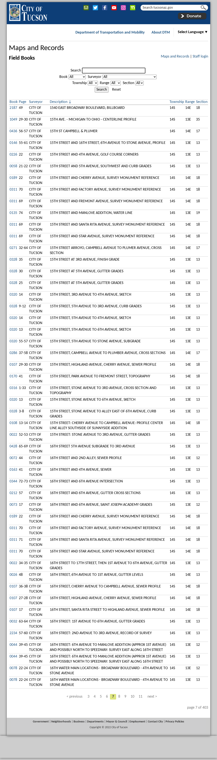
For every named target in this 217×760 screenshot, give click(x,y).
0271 (13, 248)
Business (79, 721)
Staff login (200, 56)
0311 (13, 189)
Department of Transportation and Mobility (110, 32)
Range (104, 83)
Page (22, 102)
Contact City (155, 721)
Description (58, 102)
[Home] (28, 11)
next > (152, 696)
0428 (13, 446)
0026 (13, 575)
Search (76, 70)
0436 (13, 131)
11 (140, 696)
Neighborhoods (61, 721)
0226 (13, 154)
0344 (13, 481)
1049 (13, 119)
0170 (13, 376)
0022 (13, 435)
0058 (13, 166)
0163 (13, 470)
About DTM (161, 32)
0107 (13, 365)
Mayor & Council (116, 721)
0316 (13, 388)
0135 (13, 213)
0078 (13, 668)
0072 (13, 458)
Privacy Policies (175, 721)
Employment (137, 721)
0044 (13, 645)
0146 (13, 143)
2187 (13, 108)
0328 (13, 259)
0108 (13, 423)
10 (132, 696)
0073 (13, 505)
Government (41, 721)
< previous (74, 696)
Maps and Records (36, 48)
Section (128, 83)
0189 (13, 178)
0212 (13, 493)
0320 (13, 294)
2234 (13, 633)
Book (63, 77)
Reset (116, 89)
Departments (95, 721)
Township (79, 83)
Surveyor (94, 77)
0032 (13, 621)
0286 (13, 353)
